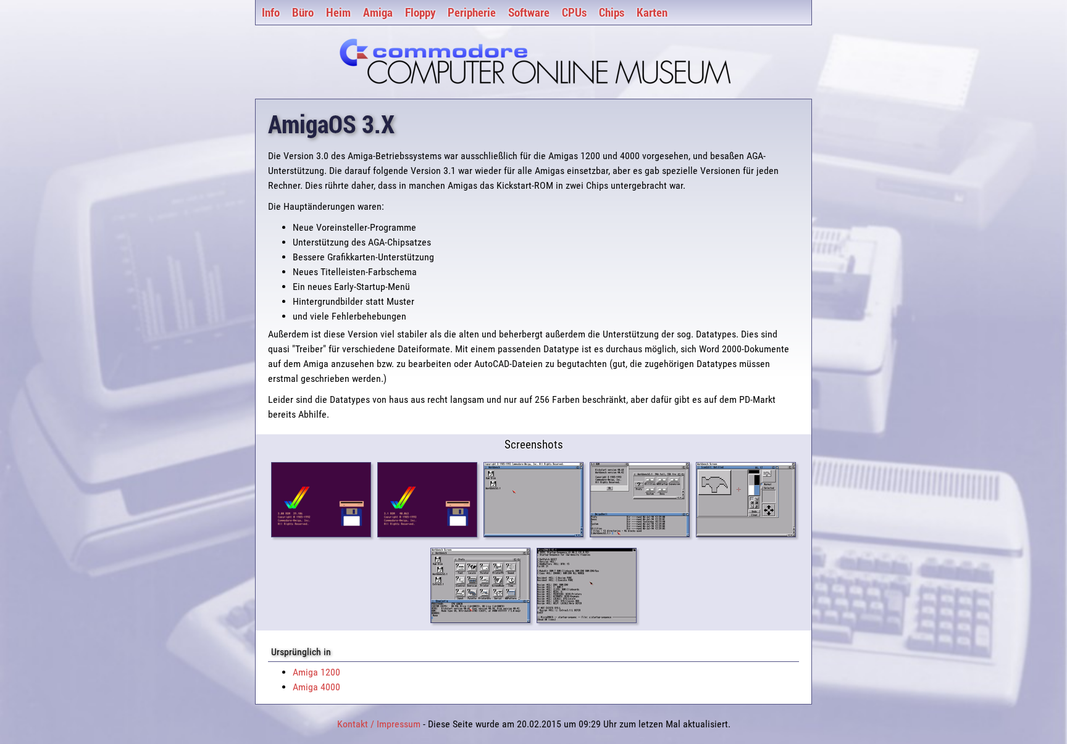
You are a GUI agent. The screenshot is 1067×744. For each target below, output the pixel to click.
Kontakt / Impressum (379, 724)
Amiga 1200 (316, 672)
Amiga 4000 (316, 687)
